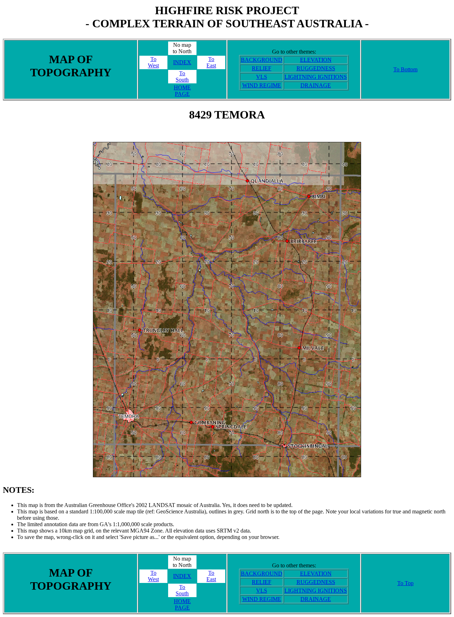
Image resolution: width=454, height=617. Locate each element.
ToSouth (182, 76)
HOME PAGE (182, 90)
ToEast (211, 62)
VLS (261, 77)
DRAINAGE (315, 85)
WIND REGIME (261, 85)
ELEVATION (316, 60)
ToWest (153, 62)
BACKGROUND (261, 60)
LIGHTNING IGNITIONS (315, 77)
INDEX (182, 62)
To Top (405, 583)
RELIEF (261, 68)
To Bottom (405, 69)
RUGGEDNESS (316, 68)
